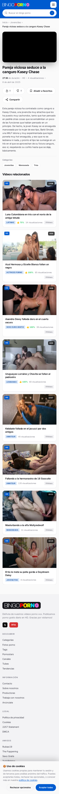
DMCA (5, 731)
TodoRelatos (8, 761)
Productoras (8, 693)
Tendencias (8, 668)
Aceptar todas (46, 787)
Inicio (5, 22)
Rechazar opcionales (20, 787)
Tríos (36, 165)
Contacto (7, 683)
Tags (4, 649)
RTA (13, 625)
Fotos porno (8, 644)
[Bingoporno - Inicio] (21, 605)
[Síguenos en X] (5, 624)
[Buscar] (52, 13)
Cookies (6, 722)
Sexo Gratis (8, 756)
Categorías (8, 640)
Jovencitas (15, 22)
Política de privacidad (13, 717)
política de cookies (28, 780)
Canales (6, 659)
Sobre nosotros (10, 688)
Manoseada (24, 165)
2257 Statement (10, 727)
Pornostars (8, 654)
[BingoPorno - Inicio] (25, 4)
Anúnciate (7, 702)
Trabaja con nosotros (13, 697)
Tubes (5, 663)
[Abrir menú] (53, 5)
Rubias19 (7, 746)
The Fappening (10, 751)
